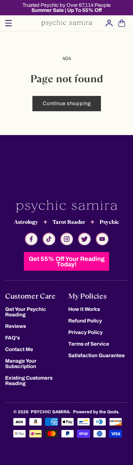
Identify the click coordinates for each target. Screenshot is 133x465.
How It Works (84, 309)
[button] (8, 23)
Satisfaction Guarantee (96, 355)
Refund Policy (85, 320)
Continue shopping (67, 103)
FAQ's (12, 338)
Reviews (15, 326)
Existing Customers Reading (29, 380)
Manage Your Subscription (20, 363)
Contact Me (19, 349)
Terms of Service (88, 344)
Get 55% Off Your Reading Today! (67, 261)
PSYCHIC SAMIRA (50, 412)
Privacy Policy (85, 332)
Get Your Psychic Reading (25, 311)
